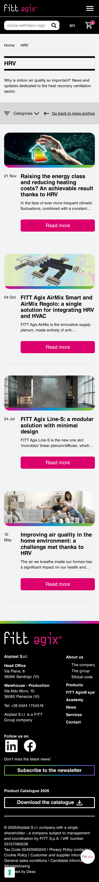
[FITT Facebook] (30, 745)
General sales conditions (25, 860)
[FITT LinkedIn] (11, 745)
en (72, 25)
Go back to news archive (73, 113)
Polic (67, 849)
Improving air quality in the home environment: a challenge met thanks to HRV (56, 543)
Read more (58, 225)
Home (9, 45)
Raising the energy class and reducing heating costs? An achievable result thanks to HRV (57, 185)
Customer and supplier (50, 855)
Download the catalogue (45, 802)
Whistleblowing (17, 866)
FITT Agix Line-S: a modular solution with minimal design (57, 425)
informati (76, 860)
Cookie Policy (15, 855)
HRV (24, 45)
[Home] (20, 8)
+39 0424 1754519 (27, 705)
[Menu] (90, 8)
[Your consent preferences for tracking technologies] (9, 872)
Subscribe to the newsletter (49, 770)
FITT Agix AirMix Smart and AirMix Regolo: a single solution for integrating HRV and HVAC (57, 306)
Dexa (30, 871)
